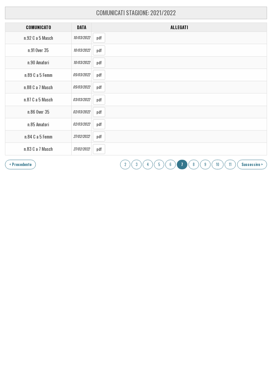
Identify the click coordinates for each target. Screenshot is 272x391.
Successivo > (252, 164)
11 (230, 164)
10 (217, 164)
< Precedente (20, 164)
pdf (99, 37)
